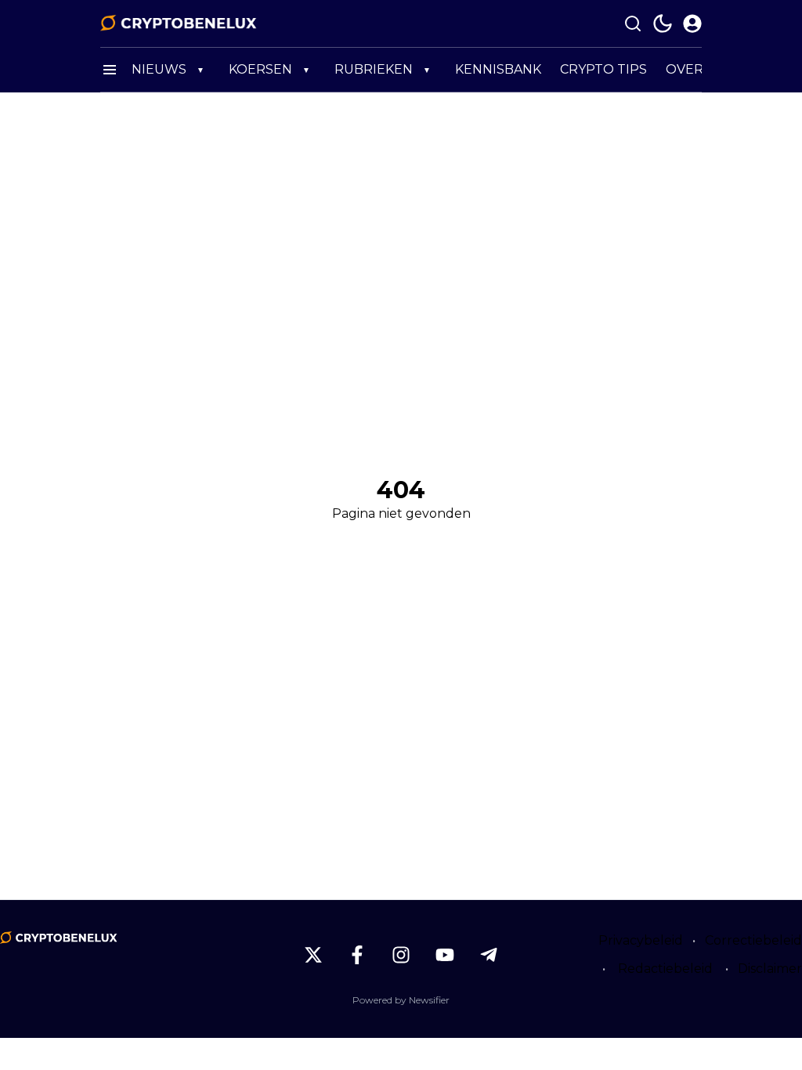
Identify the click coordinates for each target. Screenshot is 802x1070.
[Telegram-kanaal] (488, 954)
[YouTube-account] (444, 954)
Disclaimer (770, 968)
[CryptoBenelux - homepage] (178, 23)
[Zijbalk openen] (109, 69)
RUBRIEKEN (373, 69)
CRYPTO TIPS (603, 69)
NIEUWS (159, 69)
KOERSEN (260, 69)
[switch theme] (663, 23)
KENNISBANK (498, 69)
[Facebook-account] (357, 954)
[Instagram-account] (401, 954)
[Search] (632, 23)
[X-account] (313, 954)
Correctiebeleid (753, 940)
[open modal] (692, 23)
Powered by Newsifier (401, 1000)
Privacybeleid (640, 940)
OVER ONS (700, 69)
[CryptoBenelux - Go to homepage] (58, 937)
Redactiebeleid (665, 968)
